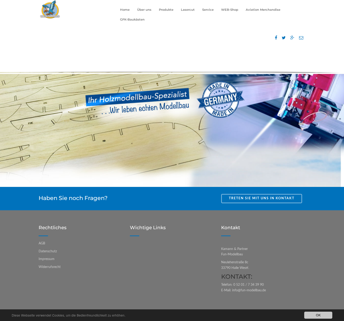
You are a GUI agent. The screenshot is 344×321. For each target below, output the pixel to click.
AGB (42, 243)
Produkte (166, 9)
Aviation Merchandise (263, 9)
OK (318, 315)
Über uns (144, 9)
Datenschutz (48, 251)
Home (125, 9)
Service (208, 9)
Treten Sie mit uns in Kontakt (261, 198)
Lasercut (188, 9)
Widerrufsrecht (50, 267)
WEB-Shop (229, 9)
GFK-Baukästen (132, 19)
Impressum (47, 259)
